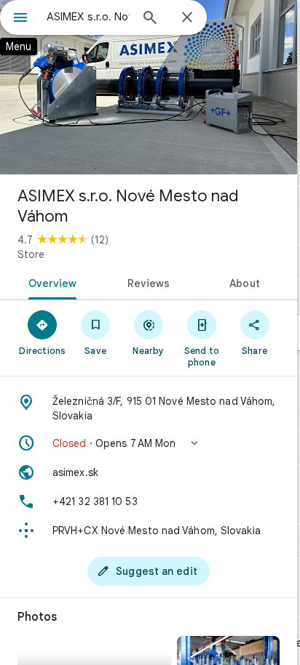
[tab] (50, 282)
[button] (148, 443)
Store (30, 254)
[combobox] (88, 16)
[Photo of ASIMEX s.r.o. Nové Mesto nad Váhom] (148, 87)
